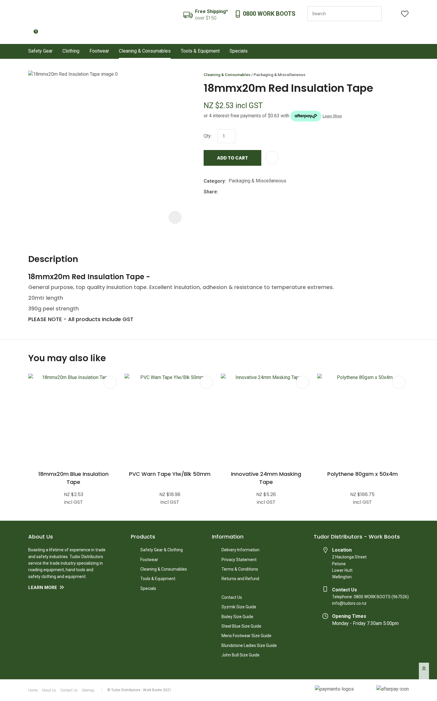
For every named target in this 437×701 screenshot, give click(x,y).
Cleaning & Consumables (145, 51)
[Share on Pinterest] (248, 192)
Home (32, 690)
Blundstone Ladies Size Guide (249, 645)
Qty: (208, 136)
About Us (49, 690)
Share (210, 192)
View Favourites (405, 14)
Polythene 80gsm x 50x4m (362, 474)
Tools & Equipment (200, 51)
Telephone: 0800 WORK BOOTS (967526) (370, 596)
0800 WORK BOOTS (269, 13)
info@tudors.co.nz (349, 603)
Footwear (99, 51)
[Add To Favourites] (272, 157)
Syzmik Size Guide (238, 606)
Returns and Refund (240, 578)
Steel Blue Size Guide (241, 626)
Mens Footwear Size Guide (246, 635)
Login (391, 14)
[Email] (239, 191)
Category (214, 181)
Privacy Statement (239, 559)
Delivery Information (240, 549)
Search (374, 13)
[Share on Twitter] (230, 191)
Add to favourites (110, 382)
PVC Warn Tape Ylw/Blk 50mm (169, 474)
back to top (424, 671)
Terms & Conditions (239, 569)
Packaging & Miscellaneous (279, 74)
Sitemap (88, 690)
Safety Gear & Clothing (161, 549)
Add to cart (232, 158)
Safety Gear (40, 51)
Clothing (70, 51)
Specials (238, 51)
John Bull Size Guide (240, 655)
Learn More (42, 587)
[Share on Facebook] (222, 192)
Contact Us (231, 597)
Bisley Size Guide (237, 616)
